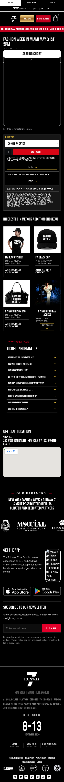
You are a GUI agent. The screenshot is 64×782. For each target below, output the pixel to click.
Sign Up (51, 628)
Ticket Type (9, 137)
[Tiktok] (32, 777)
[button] (5, 19)
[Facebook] (21, 777)
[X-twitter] (43, 777)
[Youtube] (26, 777)
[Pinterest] (49, 777)
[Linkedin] (38, 777)
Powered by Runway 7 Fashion (32, 762)
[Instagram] (15, 777)
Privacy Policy (17, 639)
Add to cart (36, 151)
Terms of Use (51, 636)
